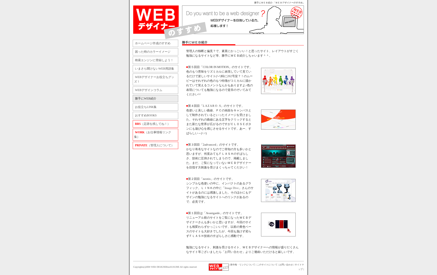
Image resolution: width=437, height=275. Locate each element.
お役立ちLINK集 (146, 107)
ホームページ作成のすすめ (152, 43)
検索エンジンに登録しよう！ (154, 60)
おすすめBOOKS (146, 115)
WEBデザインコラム (148, 90)
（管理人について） (154, 145)
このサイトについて (267, 264)
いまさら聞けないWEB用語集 (154, 68)
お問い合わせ (233, 252)
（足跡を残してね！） (152, 124)
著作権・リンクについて (242, 264)
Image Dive (232, 188)
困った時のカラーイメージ (152, 51)
